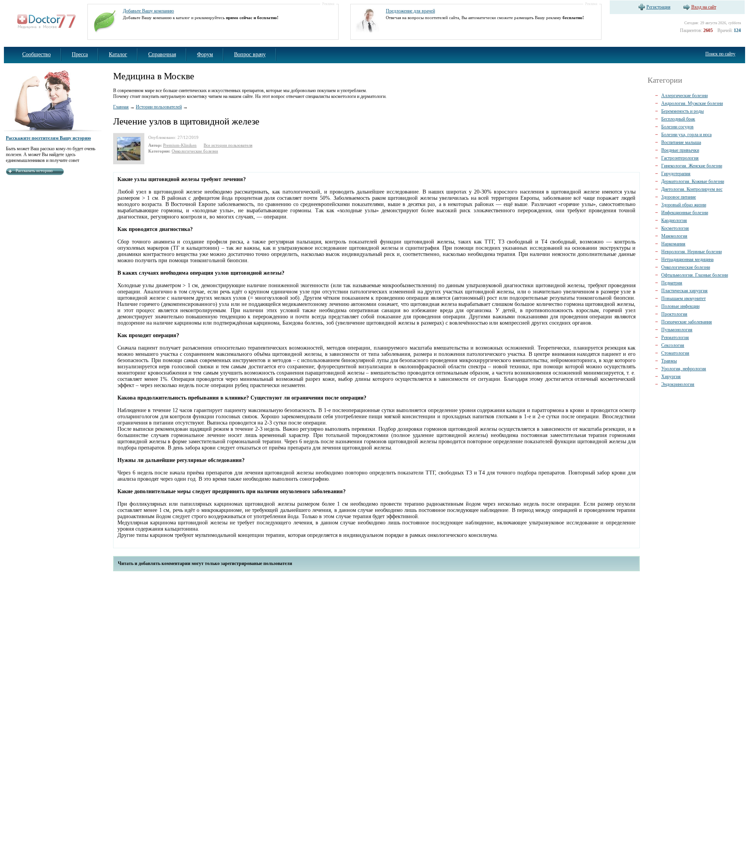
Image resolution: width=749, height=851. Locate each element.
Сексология (672, 345)
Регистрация (658, 7)
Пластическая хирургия (684, 290)
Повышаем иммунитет (683, 298)
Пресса (80, 54)
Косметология (675, 228)
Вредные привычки (680, 150)
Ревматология (675, 337)
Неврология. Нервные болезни (691, 251)
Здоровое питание (678, 197)
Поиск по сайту (720, 54)
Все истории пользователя (228, 145)
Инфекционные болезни (684, 212)
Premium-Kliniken (180, 145)
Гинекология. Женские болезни (691, 166)
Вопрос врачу (250, 54)
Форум (205, 54)
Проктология (674, 314)
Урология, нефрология (683, 368)
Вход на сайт (703, 7)
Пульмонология (676, 329)
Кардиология (674, 220)
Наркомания (673, 244)
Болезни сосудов (677, 127)
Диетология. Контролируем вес (691, 189)
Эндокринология (677, 384)
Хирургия (671, 376)
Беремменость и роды (682, 111)
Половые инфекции (680, 306)
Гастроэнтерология (680, 158)
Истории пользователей (159, 107)
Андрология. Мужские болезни (692, 103)
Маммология (674, 236)
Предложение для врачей (410, 11)
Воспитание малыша (681, 142)
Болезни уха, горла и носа (686, 134)
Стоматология (675, 353)
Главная (121, 107)
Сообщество (36, 54)
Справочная (162, 54)
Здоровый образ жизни (683, 205)
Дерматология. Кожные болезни (692, 181)
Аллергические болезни (684, 95)
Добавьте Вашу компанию (148, 11)
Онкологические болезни (195, 151)
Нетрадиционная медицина (687, 259)
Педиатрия (671, 283)
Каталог (118, 54)
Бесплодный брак (678, 119)
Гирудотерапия (675, 173)
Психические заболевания (686, 322)
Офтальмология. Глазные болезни (694, 275)
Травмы (669, 361)
